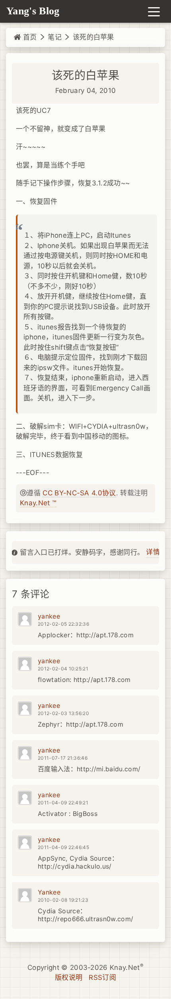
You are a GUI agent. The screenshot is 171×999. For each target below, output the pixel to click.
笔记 (55, 37)
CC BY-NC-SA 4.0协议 (79, 493)
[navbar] (154, 11)
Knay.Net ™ (38, 503)
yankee (49, 616)
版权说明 (68, 977)
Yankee (49, 892)
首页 (29, 37)
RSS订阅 (102, 977)
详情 (153, 552)
